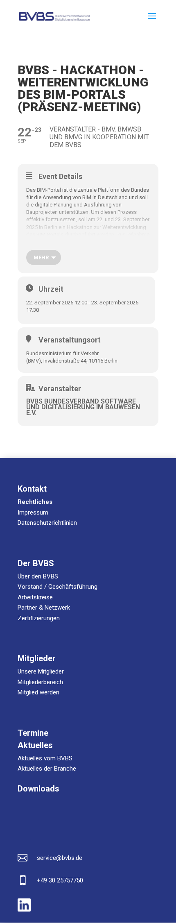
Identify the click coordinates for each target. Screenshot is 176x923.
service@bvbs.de (59, 858)
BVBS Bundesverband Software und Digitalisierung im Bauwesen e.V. (83, 407)
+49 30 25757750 (60, 880)
